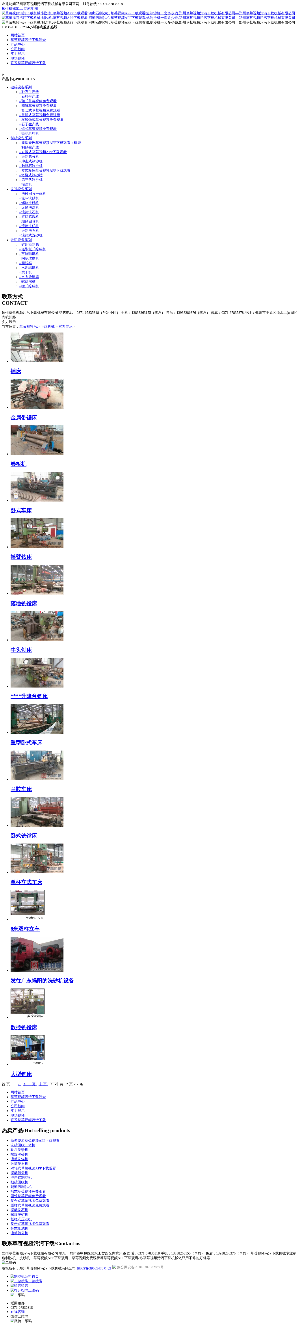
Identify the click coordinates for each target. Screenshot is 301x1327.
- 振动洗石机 (29, 230)
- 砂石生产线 (29, 92)
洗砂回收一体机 (23, 1145)
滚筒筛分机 (19, 1233)
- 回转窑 (25, 263)
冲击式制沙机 (21, 1177)
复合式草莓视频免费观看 (30, 1200)
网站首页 (18, 35)
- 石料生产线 (29, 96)
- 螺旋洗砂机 (29, 203)
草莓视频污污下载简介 (28, 40)
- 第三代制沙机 (31, 180)
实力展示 (18, 54)
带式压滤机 (19, 1228)
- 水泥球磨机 (29, 267)
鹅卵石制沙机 (21, 1187)
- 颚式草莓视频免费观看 (38, 101)
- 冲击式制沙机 (31, 161)
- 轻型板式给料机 (32, 249)
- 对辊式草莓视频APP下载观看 (43, 152)
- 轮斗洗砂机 (29, 198)
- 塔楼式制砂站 (31, 175)
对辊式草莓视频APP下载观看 (33, 1168)
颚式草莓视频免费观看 (28, 1191)
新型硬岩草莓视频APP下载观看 (35, 1140)
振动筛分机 (19, 1173)
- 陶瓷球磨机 (29, 258)
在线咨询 (18, 1312)
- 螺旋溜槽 (27, 281)
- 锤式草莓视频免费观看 (38, 129)
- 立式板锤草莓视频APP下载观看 (44, 170)
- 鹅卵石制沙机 (31, 166)
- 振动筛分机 (29, 156)
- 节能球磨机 (29, 254)
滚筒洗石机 (19, 1163)
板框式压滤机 (21, 1219)
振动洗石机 (19, 1210)
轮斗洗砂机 (19, 1150)
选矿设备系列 (21, 240)
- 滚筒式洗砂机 (31, 235)
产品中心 (18, 44)
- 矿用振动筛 (29, 244)
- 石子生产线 (29, 124)
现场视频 (18, 58)
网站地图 (31, 8)
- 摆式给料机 (29, 286)
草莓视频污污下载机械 (37, 326)
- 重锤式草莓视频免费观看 (39, 115)
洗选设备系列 (21, 189)
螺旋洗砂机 (19, 1154)
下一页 (30, 1084)
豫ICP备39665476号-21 (94, 1268)
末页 (43, 1084)
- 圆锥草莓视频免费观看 (38, 106)
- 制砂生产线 (29, 147)
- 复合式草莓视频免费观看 (39, 110)
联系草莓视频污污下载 (28, 63)
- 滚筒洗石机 (29, 212)
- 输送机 (25, 184)
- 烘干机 (25, 272)
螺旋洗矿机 (19, 1214)
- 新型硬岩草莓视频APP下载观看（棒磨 (50, 143)
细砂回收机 (19, 1182)
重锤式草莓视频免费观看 (30, 1205)
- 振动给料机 (29, 133)
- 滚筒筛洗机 (29, 217)
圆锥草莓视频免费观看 (28, 1196)
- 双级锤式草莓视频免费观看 (41, 119)
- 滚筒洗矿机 (29, 226)
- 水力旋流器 (29, 277)
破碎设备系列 (21, 87)
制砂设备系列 (21, 138)
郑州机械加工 (12, 8)
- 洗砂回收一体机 (32, 193)
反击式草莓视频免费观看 (30, 1224)
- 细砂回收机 (29, 221)
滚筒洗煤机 (19, 1159)
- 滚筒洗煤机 (29, 207)
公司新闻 (18, 49)
